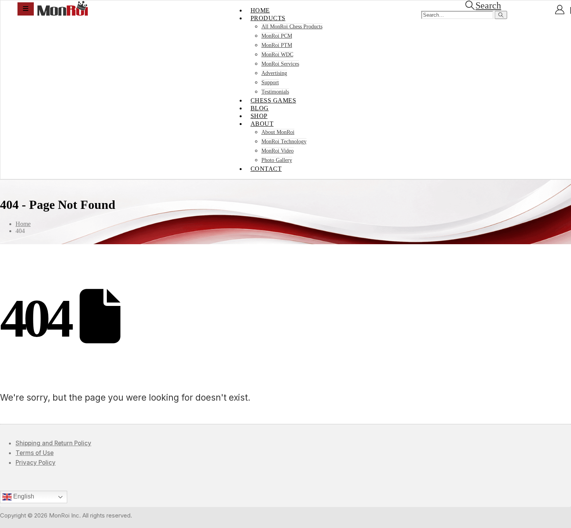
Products (268, 18)
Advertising (274, 73)
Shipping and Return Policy (53, 443)
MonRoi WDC (277, 54)
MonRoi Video (277, 151)
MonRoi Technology (283, 141)
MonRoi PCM (276, 36)
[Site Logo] (62, 13)
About (262, 123)
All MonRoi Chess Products (291, 27)
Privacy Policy (36, 462)
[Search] (501, 15)
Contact (266, 168)
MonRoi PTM (276, 45)
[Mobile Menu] (25, 9)
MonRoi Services (280, 64)
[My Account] (559, 10)
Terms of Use (35, 453)
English (23, 496)
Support (270, 82)
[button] (482, 5)
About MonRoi (277, 132)
